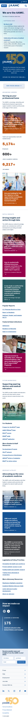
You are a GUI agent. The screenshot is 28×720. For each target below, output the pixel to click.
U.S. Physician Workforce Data (11, 309)
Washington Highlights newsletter (12, 583)
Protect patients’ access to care (12, 567)
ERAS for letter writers (9, 461)
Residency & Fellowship (9, 329)
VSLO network (7, 452)
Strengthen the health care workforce (13, 564)
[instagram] (14, 691)
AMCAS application (8, 439)
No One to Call (8, 24)
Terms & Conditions (7, 706)
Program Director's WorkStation (12, 455)
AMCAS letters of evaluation (11, 458)
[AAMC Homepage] (10, 700)
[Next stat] (8, 611)
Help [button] (3, 674)
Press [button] (4, 670)
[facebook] (20, 691)
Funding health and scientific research (13, 570)
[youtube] (24, 691)
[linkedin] (4, 691)
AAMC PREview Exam (9, 430)
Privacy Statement (7, 710)
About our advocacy (8, 594)
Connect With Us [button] (7, 685)
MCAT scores (6, 433)
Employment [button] (6, 677)
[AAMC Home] (14, 5)
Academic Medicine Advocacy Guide (12, 586)
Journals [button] (5, 681)
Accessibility (5, 713)
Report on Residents (8, 312)
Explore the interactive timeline (13, 77)
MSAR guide (6, 436)
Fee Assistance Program (9, 449)
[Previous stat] (4, 611)
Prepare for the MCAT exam (11, 427)
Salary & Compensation (9, 331)
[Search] (26, 6)
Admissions (5, 325)
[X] (8, 691)
